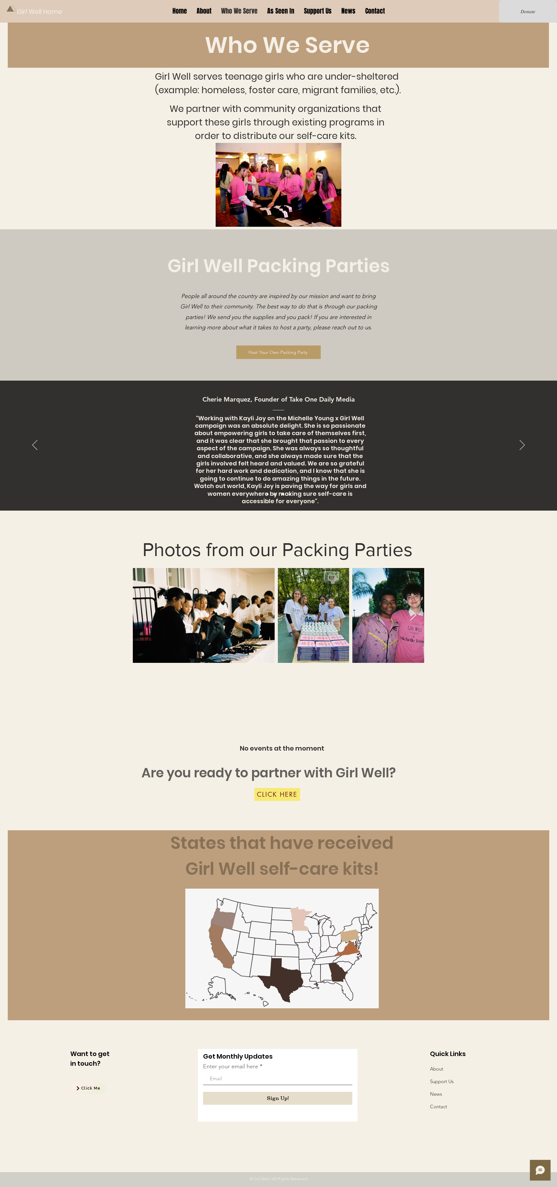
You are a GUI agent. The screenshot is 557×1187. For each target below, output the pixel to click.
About (436, 1069)
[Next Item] (413, 615)
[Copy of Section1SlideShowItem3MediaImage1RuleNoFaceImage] (283, 494)
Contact (438, 1106)
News (436, 1094)
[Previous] (34, 445)
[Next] (522, 445)
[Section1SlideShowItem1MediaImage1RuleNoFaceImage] (268, 494)
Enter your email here (230, 1066)
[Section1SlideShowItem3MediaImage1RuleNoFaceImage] (290, 494)
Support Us (442, 1081)
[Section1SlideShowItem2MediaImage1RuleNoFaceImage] (275, 494)
